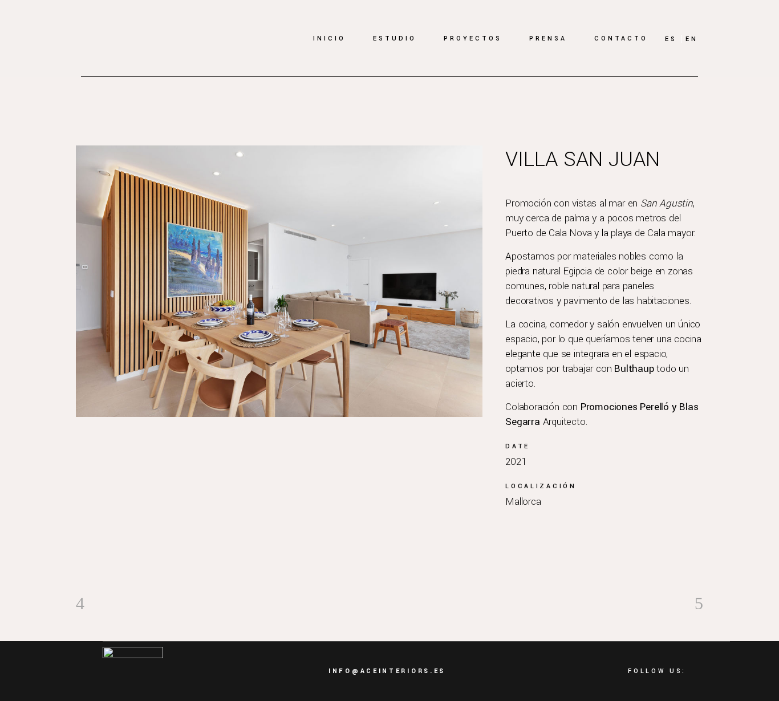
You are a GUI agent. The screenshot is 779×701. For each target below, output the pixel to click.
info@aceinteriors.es (386, 671)
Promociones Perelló (625, 407)
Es (671, 39)
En (691, 39)
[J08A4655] (279, 281)
